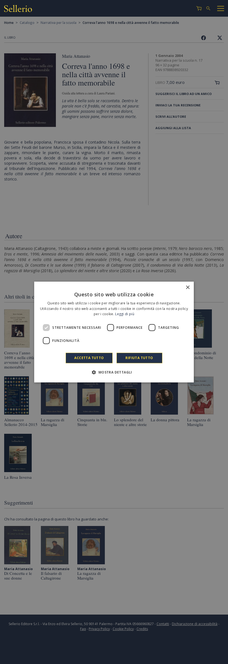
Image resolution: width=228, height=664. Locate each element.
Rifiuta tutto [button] (139, 357)
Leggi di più (124, 314)
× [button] (187, 287)
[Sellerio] (18, 9)
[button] (114, 372)
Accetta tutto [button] (89, 357)
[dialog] (114, 332)
